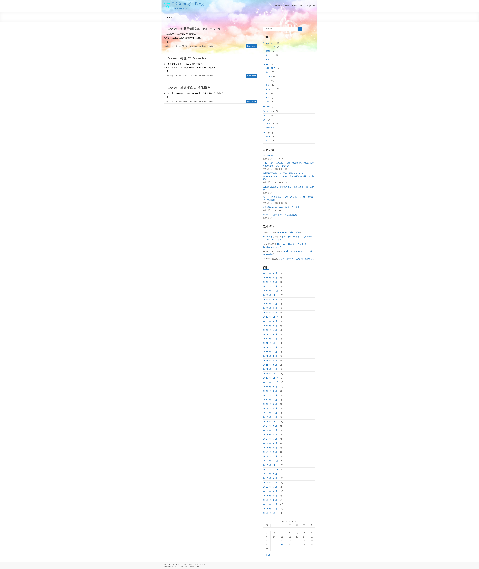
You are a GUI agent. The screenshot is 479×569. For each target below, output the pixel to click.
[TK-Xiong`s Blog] (167, 3)
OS (264, 120)
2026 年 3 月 (270, 278)
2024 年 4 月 (270, 308)
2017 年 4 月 (270, 443)
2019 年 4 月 (270, 408)
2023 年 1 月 (270, 330)
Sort (268, 59)
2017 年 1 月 (270, 456)
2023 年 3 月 (270, 321)
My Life (278, 6)
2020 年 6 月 (270, 400)
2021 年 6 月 (270, 352)
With (287, 6)
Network (267, 111)
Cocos (269, 76)
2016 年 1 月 (270, 509)
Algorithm (311, 6)
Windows (270, 128)
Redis (269, 141)
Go (267, 81)
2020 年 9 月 (270, 387)
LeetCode (271, 47)
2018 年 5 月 (270, 413)
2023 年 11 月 (270, 317)
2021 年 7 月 (270, 347)
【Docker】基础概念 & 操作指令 (187, 88)
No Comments (207, 46)
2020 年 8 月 (270, 391)
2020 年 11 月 (270, 378)
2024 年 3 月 (270, 313)
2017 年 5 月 (270, 439)
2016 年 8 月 (270, 478)
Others (194, 46)
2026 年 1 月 (270, 286)
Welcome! (268, 156)
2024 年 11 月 (270, 295)
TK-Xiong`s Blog (188, 4)
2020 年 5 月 (270, 404)
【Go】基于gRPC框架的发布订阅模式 (296, 259)
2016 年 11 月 (270, 465)
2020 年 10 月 (270, 382)
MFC (267, 85)
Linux (269, 124)
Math (268, 51)
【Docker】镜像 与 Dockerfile (185, 58)
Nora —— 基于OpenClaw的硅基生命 (280, 215)
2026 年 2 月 (270, 282)
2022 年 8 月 (270, 334)
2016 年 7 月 (270, 483)
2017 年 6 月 (270, 435)
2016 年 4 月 (270, 496)
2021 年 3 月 (270, 365)
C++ (267, 72)
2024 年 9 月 (270, 300)
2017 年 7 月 (270, 430)
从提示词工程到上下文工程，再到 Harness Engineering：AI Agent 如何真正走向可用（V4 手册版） (288, 176)
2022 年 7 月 (270, 339)
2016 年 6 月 (270, 487)
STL (267, 102)
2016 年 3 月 (270, 500)
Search (269, 55)
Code (294, 6)
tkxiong (170, 46)
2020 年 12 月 (270, 374)
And (302, 6)
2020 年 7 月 (270, 395)
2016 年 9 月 (270, 474)
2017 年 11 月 (270, 422)
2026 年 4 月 (270, 273)
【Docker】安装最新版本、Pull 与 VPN (192, 29)
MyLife (267, 107)
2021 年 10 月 (270, 343)
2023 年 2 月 (270, 326)
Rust (268, 98)
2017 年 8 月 (270, 426)
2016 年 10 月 (270, 470)
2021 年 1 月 (270, 369)
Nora (265, 116)
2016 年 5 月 (270, 491)
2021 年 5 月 (270, 356)
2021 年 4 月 (270, 361)
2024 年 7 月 (270, 304)
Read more (251, 46)
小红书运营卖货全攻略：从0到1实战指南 (281, 207)
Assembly (271, 68)
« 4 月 (266, 555)
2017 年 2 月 (270, 452)
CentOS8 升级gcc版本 (289, 232)
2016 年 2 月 (270, 504)
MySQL (269, 136)
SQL (265, 133)
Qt (267, 93)
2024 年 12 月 (270, 291)
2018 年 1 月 (270, 417)
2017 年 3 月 (270, 448)
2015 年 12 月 (270, 513)
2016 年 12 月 (270, 461)
